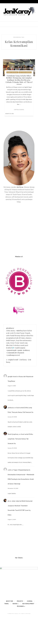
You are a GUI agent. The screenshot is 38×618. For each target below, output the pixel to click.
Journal (29, 601)
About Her (9, 601)
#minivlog (19, 331)
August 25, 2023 (9, 113)
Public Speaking (12, 72)
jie (8, 501)
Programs (20, 606)
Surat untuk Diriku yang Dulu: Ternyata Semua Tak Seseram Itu (20, 438)
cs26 (9, 470)
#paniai (19, 350)
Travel (6, 603)
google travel (12, 376)
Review (15, 603)
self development (25, 72)
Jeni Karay (20, 187)
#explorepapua (19, 348)
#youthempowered (13, 355)
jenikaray (11, 407)
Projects (20, 601)
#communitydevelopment (15, 353)
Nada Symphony (13, 434)
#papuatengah (11, 350)
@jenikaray (10, 328)
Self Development (28, 603)
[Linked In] (31, 113)
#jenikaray (26, 350)
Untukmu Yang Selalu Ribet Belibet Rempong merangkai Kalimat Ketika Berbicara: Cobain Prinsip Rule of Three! (19, 79)
